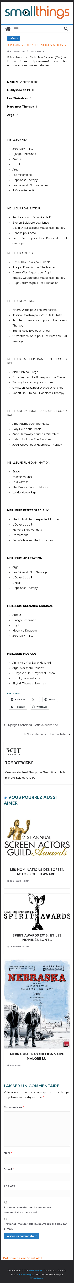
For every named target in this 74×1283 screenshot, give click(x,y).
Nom (8, 1152)
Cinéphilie (13, 38)
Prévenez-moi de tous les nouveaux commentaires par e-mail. (27, 1210)
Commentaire (14, 1107)
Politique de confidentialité (23, 1258)
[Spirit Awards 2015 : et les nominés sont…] (37, 895)
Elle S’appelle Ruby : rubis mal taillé (44, 734)
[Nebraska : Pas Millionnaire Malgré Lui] (37, 961)
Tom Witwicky (36, 51)
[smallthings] (8, 29)
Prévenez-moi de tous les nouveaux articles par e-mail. (35, 1226)
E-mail (9, 1169)
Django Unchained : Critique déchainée (33, 725)
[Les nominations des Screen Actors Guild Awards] (37, 813)
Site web (9, 1185)
